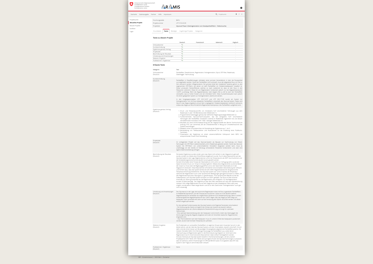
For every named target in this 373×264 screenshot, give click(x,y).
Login (131, 31)
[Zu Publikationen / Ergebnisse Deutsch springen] (182, 61)
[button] (241, 8)
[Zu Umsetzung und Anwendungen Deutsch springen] (182, 56)
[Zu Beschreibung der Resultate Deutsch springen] (182, 54)
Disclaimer (166, 257)
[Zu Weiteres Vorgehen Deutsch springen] (182, 58)
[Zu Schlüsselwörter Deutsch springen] (182, 45)
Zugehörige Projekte (186, 31)
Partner (153, 14)
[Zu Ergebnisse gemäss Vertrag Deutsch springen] (182, 49)
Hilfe (159, 14)
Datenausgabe (144, 14)
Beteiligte (174, 31)
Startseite (134, 14)
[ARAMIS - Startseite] (155, 8)
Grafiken (132, 28)
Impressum (167, 14)
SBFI (139, 257)
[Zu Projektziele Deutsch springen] (182, 52)
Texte (166, 31)
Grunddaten (157, 31)
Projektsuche (134, 20)
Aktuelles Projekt (136, 23)
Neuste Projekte (135, 26)
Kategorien (199, 31)
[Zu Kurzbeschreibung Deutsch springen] (182, 47)
